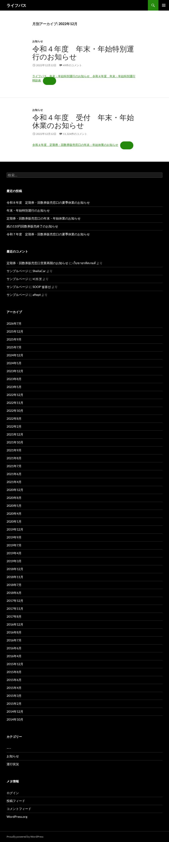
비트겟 (37, 279)
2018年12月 (15, 569)
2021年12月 (15, 434)
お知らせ (37, 41)
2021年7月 (14, 466)
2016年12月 (15, 624)
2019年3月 (14, 561)
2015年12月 (15, 664)
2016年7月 (14, 640)
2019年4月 (14, 553)
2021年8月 (14, 458)
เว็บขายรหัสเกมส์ (84, 263)
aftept (37, 295)
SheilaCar (39, 271)
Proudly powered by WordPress (25, 836)
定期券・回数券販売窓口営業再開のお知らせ (37, 263)
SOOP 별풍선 (42, 287)
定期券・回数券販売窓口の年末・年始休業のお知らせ (44, 218)
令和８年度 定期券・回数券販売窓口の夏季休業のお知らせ (48, 202)
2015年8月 (14, 672)
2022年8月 (14, 418)
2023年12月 (15, 371)
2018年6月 (14, 593)
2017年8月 (14, 616)
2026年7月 (14, 323)
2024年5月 (14, 363)
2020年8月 (14, 498)
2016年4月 (14, 656)
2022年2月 (14, 426)
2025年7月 (14, 347)
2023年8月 (14, 379)
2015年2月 (14, 703)
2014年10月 (15, 719)
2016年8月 (14, 632)
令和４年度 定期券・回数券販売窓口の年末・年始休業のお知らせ (75, 144)
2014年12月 (15, 711)
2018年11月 (15, 577)
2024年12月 (15, 355)
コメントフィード (19, 809)
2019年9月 (14, 537)
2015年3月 (14, 695)
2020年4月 (14, 513)
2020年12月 (15, 490)
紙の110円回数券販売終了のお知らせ (32, 226)
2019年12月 (15, 529)
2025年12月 (15, 331)
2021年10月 (15, 442)
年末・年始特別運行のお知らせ (28, 210)
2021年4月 (14, 482)
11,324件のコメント (75, 133)
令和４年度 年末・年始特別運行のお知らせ (83, 52)
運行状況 (13, 764)
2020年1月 (14, 521)
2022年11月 (15, 403)
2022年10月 (15, 410)
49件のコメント (72, 65)
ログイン (13, 793)
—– (9, 748)
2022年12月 (15, 395)
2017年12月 (15, 600)
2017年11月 (15, 608)
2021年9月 (14, 450)
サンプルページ (17, 271)
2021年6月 (14, 474)
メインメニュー (163, 5)
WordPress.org (17, 816)
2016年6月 (14, 648)
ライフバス (16, 5)
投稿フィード (16, 801)
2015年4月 (14, 688)
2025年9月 (14, 339)
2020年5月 (14, 505)
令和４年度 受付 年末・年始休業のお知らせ (83, 121)
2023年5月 (14, 387)
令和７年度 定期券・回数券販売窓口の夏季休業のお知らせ (48, 234)
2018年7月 (14, 585)
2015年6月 (14, 680)
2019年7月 (14, 545)
